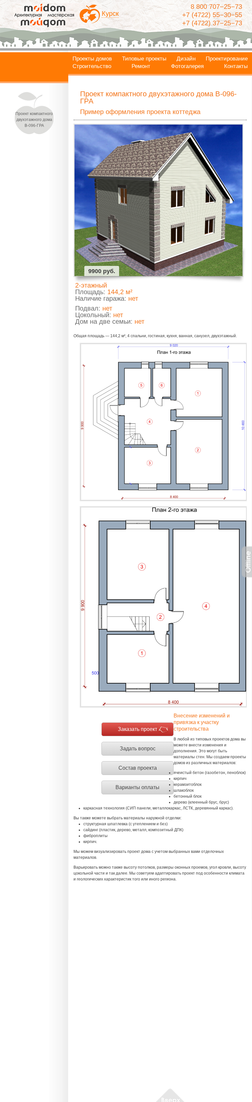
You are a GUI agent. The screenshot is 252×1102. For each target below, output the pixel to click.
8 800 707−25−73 (216, 6)
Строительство (92, 66)
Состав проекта (137, 768)
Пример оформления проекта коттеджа (140, 111)
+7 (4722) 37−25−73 (212, 23)
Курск (110, 13)
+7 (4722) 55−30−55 (212, 14)
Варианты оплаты (137, 787)
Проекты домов (92, 59)
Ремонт (141, 66)
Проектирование (227, 59)
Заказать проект (137, 729)
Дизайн (186, 59)
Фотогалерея (187, 66)
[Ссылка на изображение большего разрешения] (163, 422)
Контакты (236, 66)
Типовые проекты (144, 59)
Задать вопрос (138, 748)
